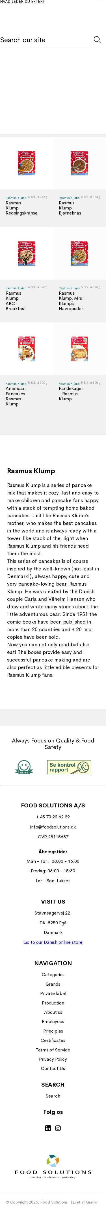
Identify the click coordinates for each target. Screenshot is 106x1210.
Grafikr (92, 1202)
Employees (53, 1021)
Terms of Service (53, 1050)
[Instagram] (58, 1128)
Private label (53, 993)
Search (53, 1096)
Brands (53, 984)
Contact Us (53, 1068)
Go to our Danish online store (53, 942)
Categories (53, 975)
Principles (53, 1031)
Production (53, 1003)
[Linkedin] (48, 1128)
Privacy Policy (53, 1059)
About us (53, 1012)
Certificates (53, 1040)
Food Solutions (54, 1202)
